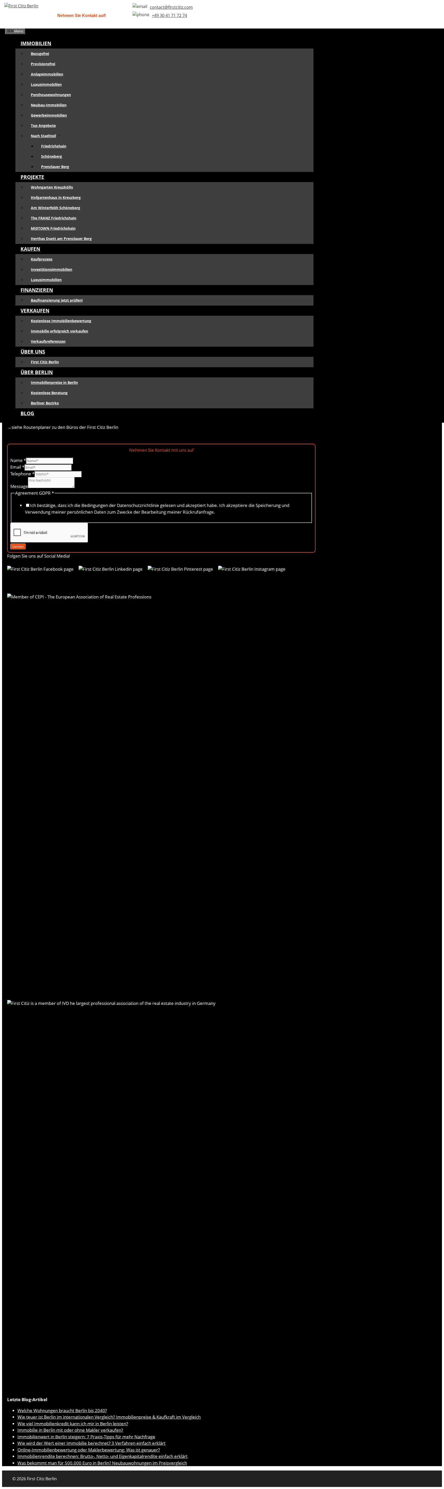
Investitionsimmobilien (51, 269)
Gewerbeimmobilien (49, 115)
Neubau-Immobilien (49, 105)
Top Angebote (43, 125)
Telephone (22, 474)
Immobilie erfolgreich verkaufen (59, 331)
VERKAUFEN (35, 310)
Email (17, 467)
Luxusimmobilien (46, 84)
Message (19, 486)
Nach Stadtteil (43, 135)
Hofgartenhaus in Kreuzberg (56, 197)
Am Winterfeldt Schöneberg (55, 207)
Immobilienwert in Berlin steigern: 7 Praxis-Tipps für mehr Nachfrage (86, 1437)
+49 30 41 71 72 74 (169, 15)
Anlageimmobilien (47, 74)
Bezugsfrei (40, 53)
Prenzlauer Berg (55, 166)
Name (18, 460)
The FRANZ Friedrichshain (53, 218)
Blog (27, 413)
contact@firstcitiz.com (171, 7)
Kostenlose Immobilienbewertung (61, 320)
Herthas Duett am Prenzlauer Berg (61, 238)
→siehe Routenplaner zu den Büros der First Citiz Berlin (62, 427)
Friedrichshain (53, 146)
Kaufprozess (41, 259)
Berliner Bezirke (45, 403)
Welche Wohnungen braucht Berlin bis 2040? (62, 1410)
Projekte (32, 177)
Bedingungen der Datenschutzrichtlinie (120, 505)
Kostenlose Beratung (49, 392)
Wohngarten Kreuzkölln (52, 187)
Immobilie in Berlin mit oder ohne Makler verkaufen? (70, 1430)
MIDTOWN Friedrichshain (53, 228)
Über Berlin (37, 372)
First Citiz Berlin (45, 361)
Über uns (33, 351)
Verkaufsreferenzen (48, 341)
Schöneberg (51, 156)
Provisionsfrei (43, 63)
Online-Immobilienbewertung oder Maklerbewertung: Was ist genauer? (88, 1450)
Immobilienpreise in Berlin (54, 382)
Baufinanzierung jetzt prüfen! (57, 300)
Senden (18, 546)
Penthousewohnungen (51, 94)
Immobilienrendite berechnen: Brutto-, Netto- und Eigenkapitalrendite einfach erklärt (102, 1456)
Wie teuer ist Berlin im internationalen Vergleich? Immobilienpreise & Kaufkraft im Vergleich (109, 1417)
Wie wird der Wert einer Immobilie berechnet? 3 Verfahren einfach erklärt (91, 1443)
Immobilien (36, 43)
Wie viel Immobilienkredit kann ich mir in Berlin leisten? (72, 1424)
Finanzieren (37, 290)
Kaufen (30, 249)
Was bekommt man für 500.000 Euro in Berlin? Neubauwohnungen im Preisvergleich (102, 1463)
